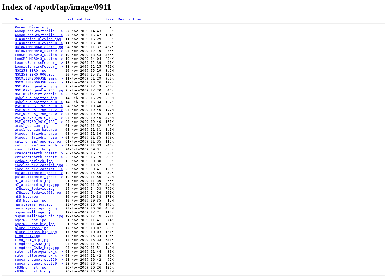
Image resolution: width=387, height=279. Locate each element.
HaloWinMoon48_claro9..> (39, 51)
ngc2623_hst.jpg (30, 220)
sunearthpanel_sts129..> (39, 259)
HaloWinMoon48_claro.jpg (39, 47)
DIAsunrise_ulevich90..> (39, 43)
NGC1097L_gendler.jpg (36, 86)
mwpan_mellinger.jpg (35, 212)
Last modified (79, 19)
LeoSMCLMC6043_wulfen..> (39, 55)
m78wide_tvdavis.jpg (35, 189)
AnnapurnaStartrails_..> (39, 31)
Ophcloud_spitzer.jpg (36, 98)
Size (109, 19)
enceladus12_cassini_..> (39, 169)
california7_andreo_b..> (39, 145)
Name (19, 19)
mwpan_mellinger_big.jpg (39, 216)
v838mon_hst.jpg (30, 267)
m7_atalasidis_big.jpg (37, 185)
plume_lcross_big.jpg (36, 232)
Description (129, 19)
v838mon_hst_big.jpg (35, 271)
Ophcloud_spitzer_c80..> (39, 102)
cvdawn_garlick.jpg (34, 161)
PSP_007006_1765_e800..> (39, 114)
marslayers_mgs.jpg (34, 204)
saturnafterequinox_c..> (39, 252)
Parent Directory (31, 27)
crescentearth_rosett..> (39, 153)
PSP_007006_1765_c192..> (39, 110)
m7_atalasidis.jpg (33, 181)
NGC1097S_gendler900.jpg (39, 90)
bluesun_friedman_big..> (39, 137)
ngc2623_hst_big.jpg (35, 224)
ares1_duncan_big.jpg (36, 129)
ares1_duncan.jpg (31, 126)
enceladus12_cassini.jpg (39, 165)
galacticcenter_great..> (39, 173)
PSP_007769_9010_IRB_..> (39, 118)
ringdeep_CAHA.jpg (33, 244)
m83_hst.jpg (26, 196)
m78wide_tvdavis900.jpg (38, 192)
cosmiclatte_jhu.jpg (35, 149)
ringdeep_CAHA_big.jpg (37, 248)
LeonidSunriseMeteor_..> (39, 63)
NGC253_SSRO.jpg (30, 70)
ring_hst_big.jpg (31, 240)
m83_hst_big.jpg (30, 200)
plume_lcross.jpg (31, 228)
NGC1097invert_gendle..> (39, 94)
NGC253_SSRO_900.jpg (35, 74)
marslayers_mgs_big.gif (38, 208)
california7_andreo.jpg (38, 141)
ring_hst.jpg (27, 236)
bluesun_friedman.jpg (36, 133)
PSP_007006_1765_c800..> (39, 106)
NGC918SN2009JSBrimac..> (39, 78)
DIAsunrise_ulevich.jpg (38, 39)
